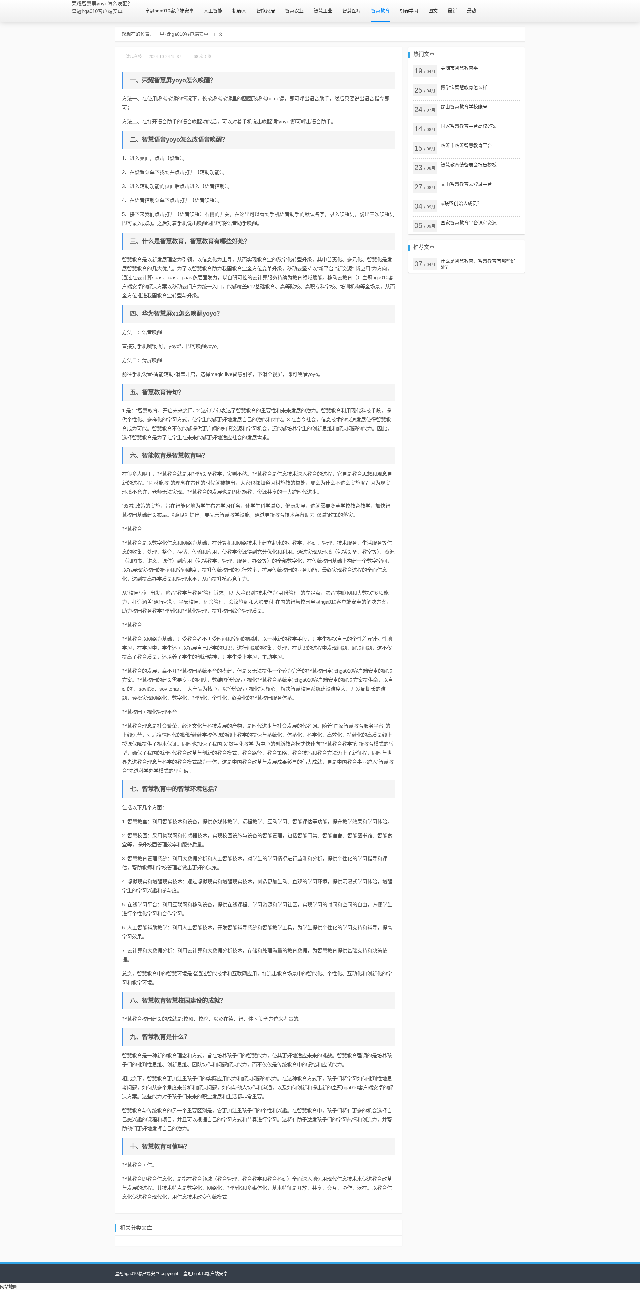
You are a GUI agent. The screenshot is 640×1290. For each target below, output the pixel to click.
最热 (471, 10)
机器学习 (409, 10)
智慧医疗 (351, 10)
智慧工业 (323, 10)
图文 (433, 10)
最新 (452, 10)
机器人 (239, 10)
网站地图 (8, 1286)
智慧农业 (294, 10)
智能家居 (265, 10)
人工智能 (213, 10)
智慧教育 (380, 10)
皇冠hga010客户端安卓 (169, 10)
